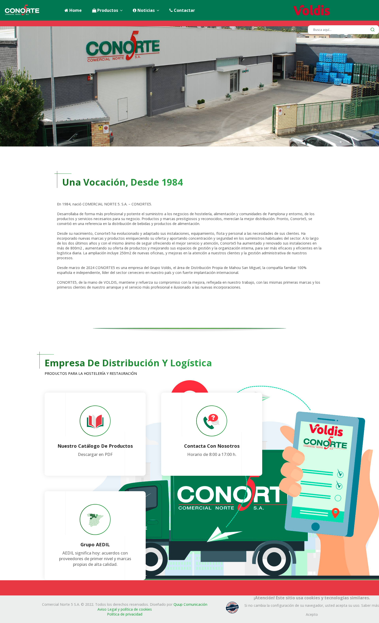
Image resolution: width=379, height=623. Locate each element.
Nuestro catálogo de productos (95, 446)
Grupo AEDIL (95, 544)
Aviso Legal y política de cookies (124, 609)
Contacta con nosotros (212, 446)
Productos (107, 10)
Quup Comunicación (190, 604)
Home (75, 10)
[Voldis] (334, 10)
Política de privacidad (124, 614)
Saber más (370, 605)
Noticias (145, 10)
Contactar (184, 10)
